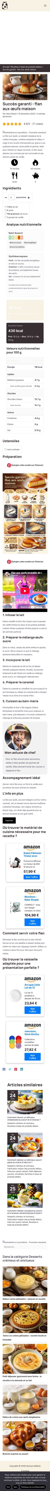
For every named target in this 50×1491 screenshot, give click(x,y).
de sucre (17, 214)
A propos (25, 1471)
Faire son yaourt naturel (17, 1171)
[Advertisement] (25, 38)
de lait (12, 207)
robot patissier (13, 449)
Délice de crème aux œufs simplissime (21, 1417)
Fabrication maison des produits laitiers (24, 1168)
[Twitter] (10, 1069)
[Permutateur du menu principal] (45, 5)
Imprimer (9, 820)
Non (15, 1487)
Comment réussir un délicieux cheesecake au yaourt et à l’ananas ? (24, 1118)
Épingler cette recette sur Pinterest (27, 465)
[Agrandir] (44, 476)
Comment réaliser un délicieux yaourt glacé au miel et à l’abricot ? (24, 1161)
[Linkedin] (21, 1069)
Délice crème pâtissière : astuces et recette (24, 1299)
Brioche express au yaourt (15, 1454)
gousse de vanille (15, 217)
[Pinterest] (15, 1069)
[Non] (46, 1481)
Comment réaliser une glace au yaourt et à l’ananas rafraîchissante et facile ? (24, 1211)
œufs (10, 210)
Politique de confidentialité (33, 1487)
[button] (24, 132)
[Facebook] (4, 1069)
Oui (8, 1487)
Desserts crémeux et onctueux (20, 1123)
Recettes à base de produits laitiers (22, 1126)
